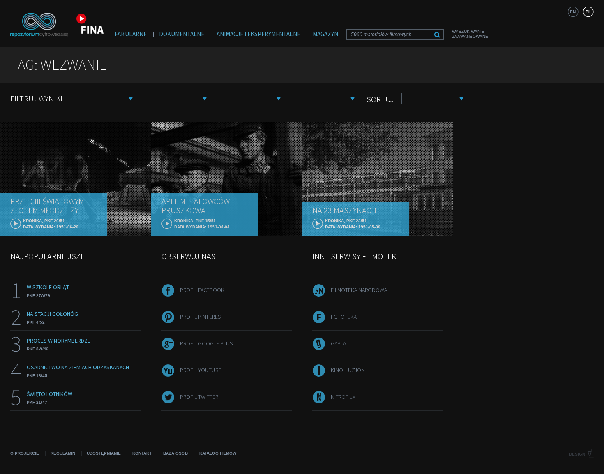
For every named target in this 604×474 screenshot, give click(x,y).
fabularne (131, 34)
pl (588, 11)
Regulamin (63, 453)
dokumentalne (181, 34)
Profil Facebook (202, 290)
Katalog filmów (217, 453)
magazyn (325, 34)
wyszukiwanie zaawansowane (470, 34)
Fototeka (344, 316)
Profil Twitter (199, 396)
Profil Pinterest (202, 316)
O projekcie (24, 453)
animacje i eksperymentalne (258, 34)
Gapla (338, 343)
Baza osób (175, 453)
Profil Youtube (200, 370)
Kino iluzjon (348, 370)
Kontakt (142, 453)
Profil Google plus (206, 343)
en (573, 11)
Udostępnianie (104, 453)
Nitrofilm (343, 396)
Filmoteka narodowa (359, 290)
